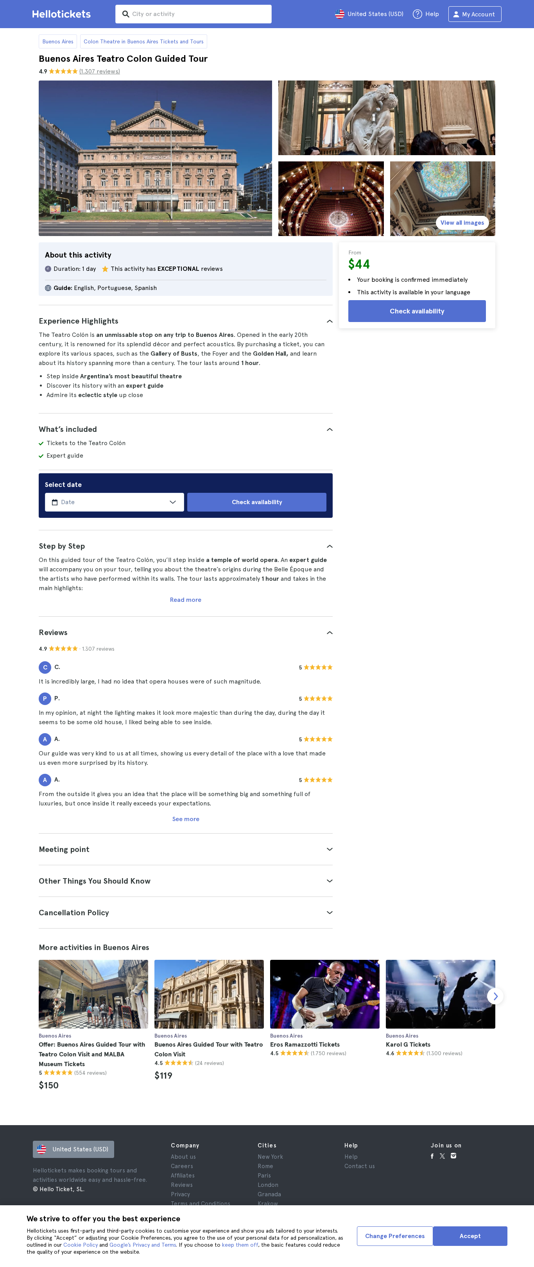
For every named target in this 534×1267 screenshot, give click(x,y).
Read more (185, 599)
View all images (462, 222)
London (268, 1184)
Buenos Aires (57, 41)
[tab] (186, 321)
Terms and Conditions (200, 1203)
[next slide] (495, 996)
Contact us (359, 1166)
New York (270, 1156)
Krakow (268, 1203)
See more (185, 819)
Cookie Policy (80, 1245)
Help (351, 1156)
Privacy (180, 1194)
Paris (264, 1175)
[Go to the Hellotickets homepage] (63, 14)
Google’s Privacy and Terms (142, 1245)
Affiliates (183, 1175)
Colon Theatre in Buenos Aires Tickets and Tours (144, 41)
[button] (186, 321)
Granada (269, 1194)
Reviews (182, 1184)
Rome (265, 1166)
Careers (182, 1166)
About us (183, 1156)
